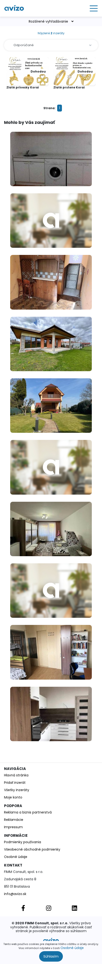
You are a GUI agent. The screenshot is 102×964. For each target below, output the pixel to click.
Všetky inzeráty (16, 790)
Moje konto (13, 797)
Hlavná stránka (16, 775)
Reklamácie (13, 819)
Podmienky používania (22, 842)
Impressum (13, 827)
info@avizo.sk (15, 893)
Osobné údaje (72, 947)
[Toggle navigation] (92, 8)
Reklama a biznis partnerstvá (28, 812)
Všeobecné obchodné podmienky (32, 849)
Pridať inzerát (15, 782)
